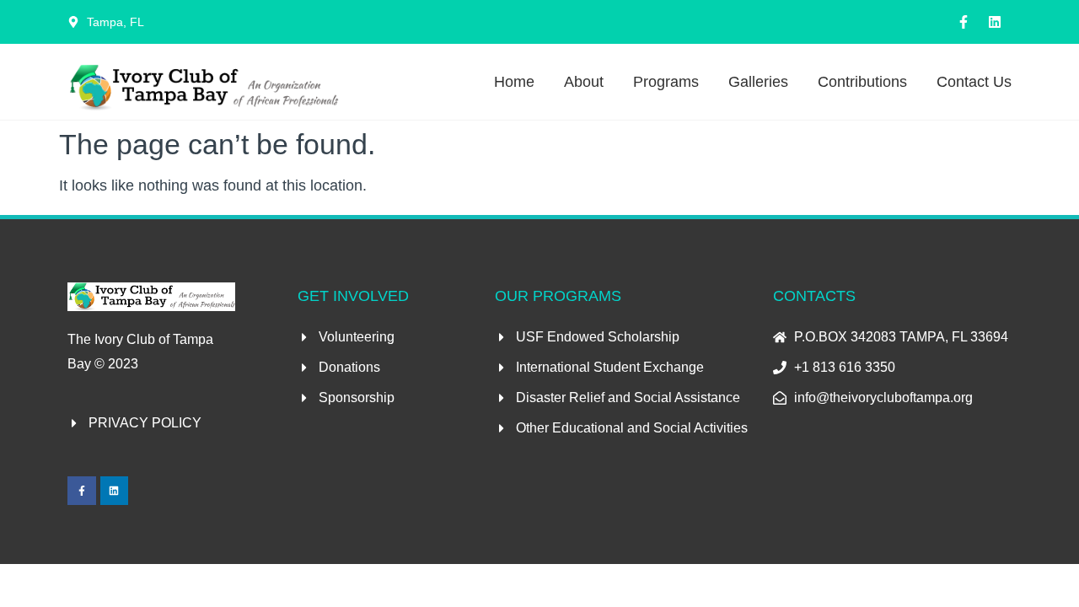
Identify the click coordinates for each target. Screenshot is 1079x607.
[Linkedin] (994, 21)
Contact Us (974, 81)
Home (514, 81)
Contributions (862, 81)
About (584, 81)
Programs (666, 81)
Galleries (758, 81)
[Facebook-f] (963, 21)
